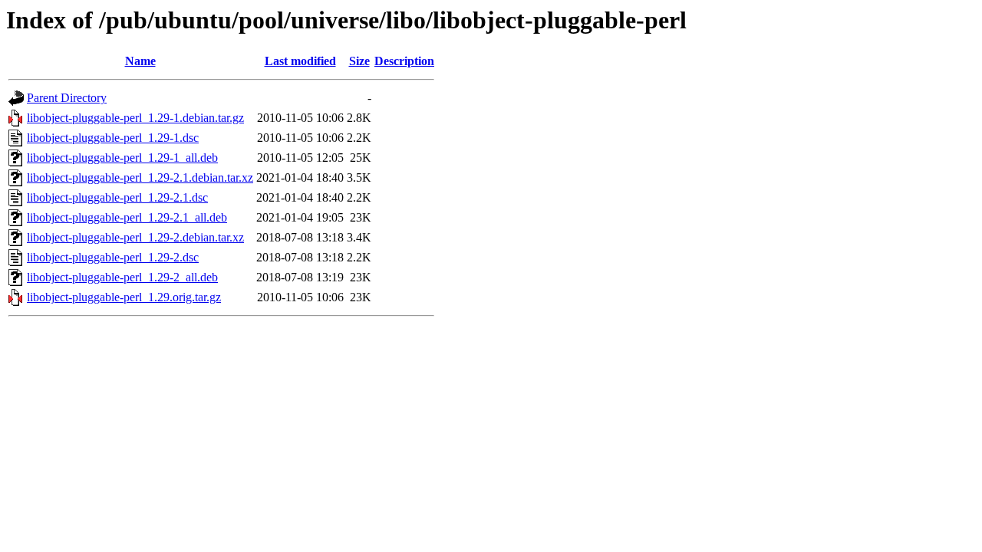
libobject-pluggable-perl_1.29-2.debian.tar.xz (135, 237)
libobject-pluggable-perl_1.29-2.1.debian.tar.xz (140, 177)
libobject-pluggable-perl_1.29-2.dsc (113, 257)
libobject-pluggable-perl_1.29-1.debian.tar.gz (135, 117)
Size (359, 60)
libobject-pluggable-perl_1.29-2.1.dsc (117, 197)
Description (404, 60)
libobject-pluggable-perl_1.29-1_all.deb (122, 157)
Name (140, 60)
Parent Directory (67, 97)
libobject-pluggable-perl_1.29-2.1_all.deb (127, 217)
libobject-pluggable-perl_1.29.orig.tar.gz (124, 297)
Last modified (300, 60)
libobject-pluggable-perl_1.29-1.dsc (113, 137)
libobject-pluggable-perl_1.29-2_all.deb (122, 277)
